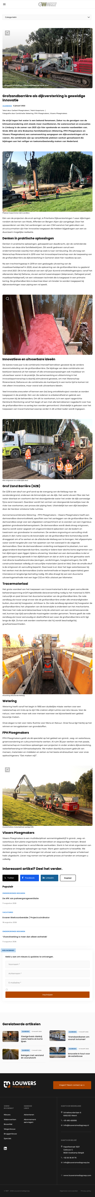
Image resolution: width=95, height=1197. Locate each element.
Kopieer (68, 878)
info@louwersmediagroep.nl (76, 1125)
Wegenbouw (9, 1129)
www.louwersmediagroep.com (77, 1175)
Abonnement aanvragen (30, 1120)
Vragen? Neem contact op (71, 1085)
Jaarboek (7, 106)
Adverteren (29, 1115)
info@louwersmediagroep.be (76, 1162)
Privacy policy (86, 1191)
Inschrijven (47, 994)
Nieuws (7, 1115)
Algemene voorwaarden (69, 1191)
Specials (7, 1138)
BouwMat (8, 1124)
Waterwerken (10, 1119)
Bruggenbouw (10, 1134)
